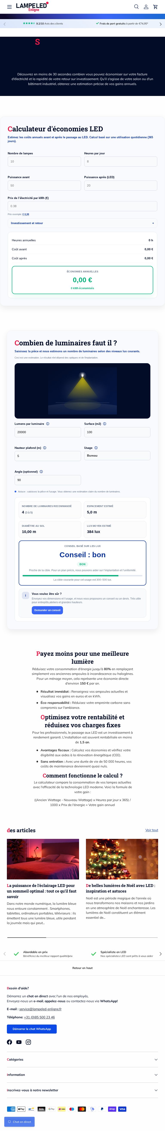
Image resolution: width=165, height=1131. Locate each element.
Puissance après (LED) (99, 177)
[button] (155, 7)
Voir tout (151, 830)
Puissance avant (18, 177)
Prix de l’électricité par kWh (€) (28, 198)
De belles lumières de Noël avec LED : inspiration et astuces (120, 888)
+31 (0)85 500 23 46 (39, 1017)
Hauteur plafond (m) (40, 447)
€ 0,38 (26, 214)
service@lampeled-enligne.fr (40, 1009)
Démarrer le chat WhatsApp (32, 1029)
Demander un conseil (47, 610)
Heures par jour (94, 153)
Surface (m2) (103, 423)
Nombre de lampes (20, 153)
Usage (98, 447)
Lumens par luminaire (41, 423)
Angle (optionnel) (37, 471)
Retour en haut (82, 968)
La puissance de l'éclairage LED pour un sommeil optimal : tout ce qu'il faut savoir (41, 891)
